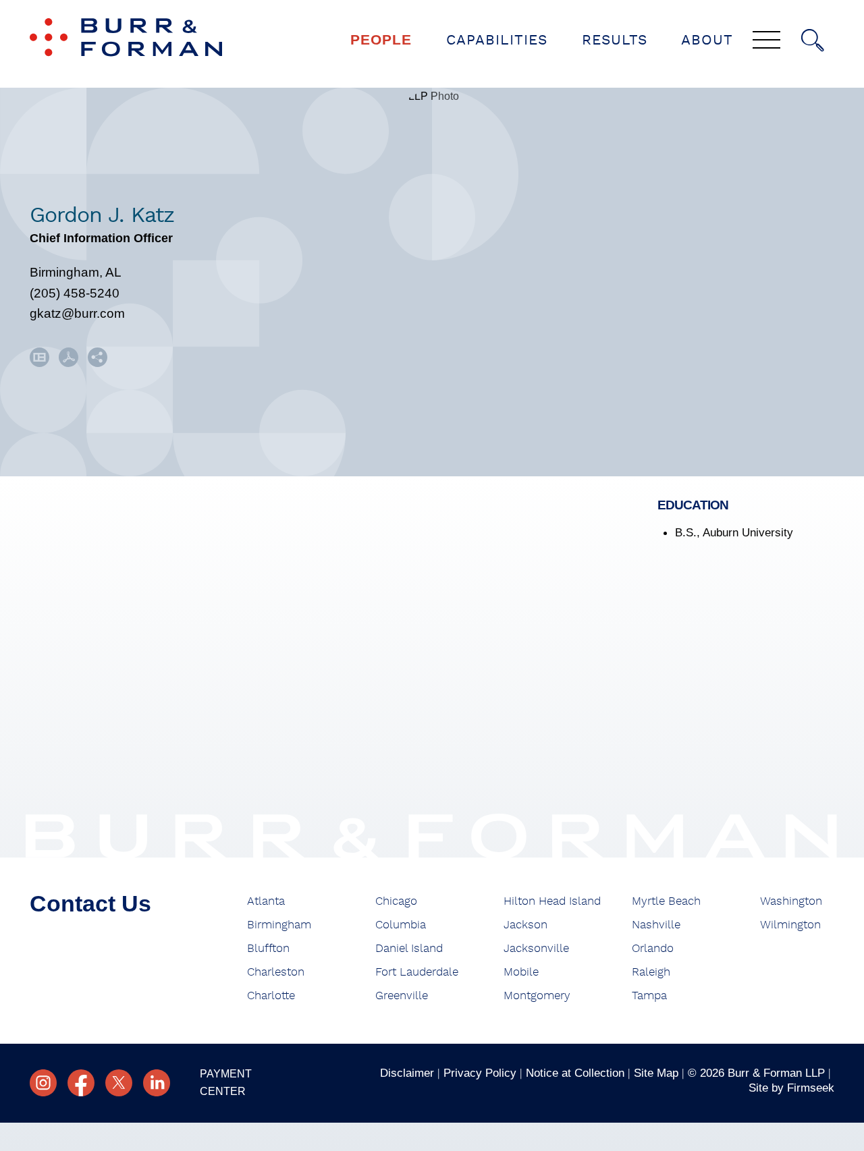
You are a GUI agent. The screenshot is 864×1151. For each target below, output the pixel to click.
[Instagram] (43, 1082)
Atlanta (266, 901)
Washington (791, 901)
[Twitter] (118, 1082)
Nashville (656, 924)
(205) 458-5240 (74, 293)
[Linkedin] (156, 1082)
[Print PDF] (68, 363)
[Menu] (766, 41)
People (381, 39)
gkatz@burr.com (77, 313)
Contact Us (90, 903)
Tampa (649, 995)
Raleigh (651, 972)
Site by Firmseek (791, 1087)
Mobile (521, 972)
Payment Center (226, 1083)
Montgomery (537, 995)
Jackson (525, 924)
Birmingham (279, 924)
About (707, 40)
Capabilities (496, 40)
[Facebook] (81, 1082)
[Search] (812, 40)
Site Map (656, 1072)
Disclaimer (407, 1072)
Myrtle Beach (666, 901)
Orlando (653, 948)
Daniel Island (409, 948)
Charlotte (271, 995)
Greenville (401, 995)
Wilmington (790, 924)
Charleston (275, 972)
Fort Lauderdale (416, 972)
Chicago (396, 901)
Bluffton (268, 948)
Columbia (400, 924)
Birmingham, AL (76, 272)
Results (614, 40)
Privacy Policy (479, 1072)
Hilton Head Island (552, 901)
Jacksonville (536, 948)
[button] (97, 363)
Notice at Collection (575, 1072)
